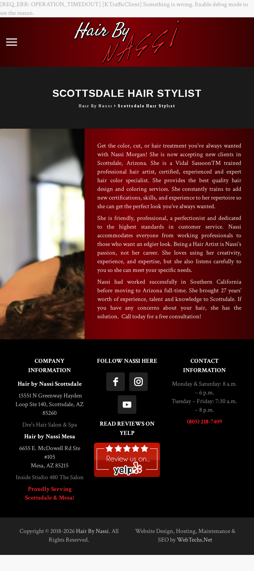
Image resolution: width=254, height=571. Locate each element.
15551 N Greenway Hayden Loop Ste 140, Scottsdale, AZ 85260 (49, 404)
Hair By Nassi (92, 531)
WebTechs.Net (194, 540)
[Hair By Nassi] (127, 42)
